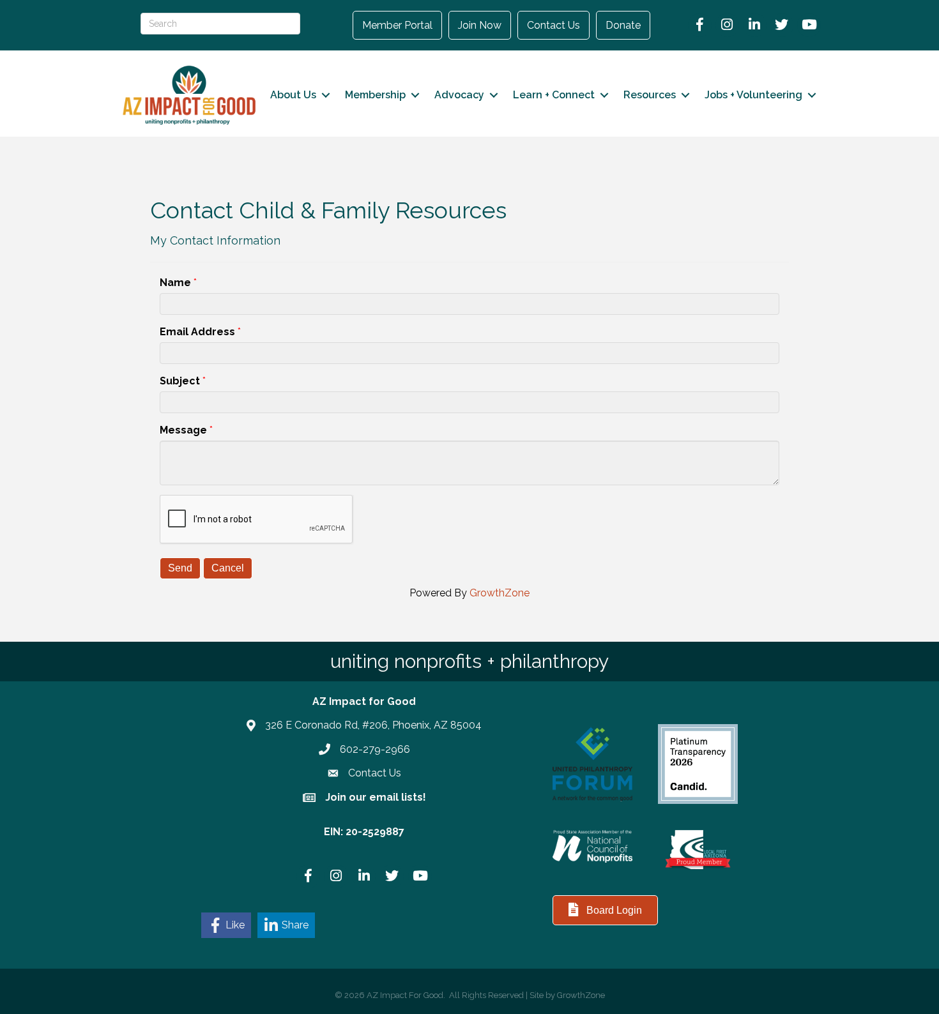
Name (175, 282)
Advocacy (459, 95)
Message (183, 430)
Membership (375, 95)
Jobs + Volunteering (753, 95)
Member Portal (397, 25)
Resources (649, 95)
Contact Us (553, 25)
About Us (293, 95)
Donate (623, 25)
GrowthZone (500, 593)
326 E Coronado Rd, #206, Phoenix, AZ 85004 (373, 725)
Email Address (197, 332)
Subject (180, 381)
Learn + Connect (554, 95)
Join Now (479, 25)
